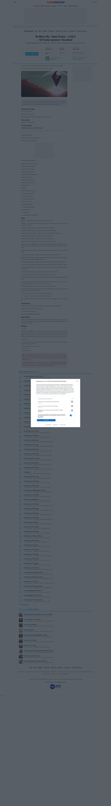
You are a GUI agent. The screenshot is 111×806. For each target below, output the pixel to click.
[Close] (78, 381)
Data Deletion (48, 424)
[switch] (71, 401)
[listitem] (55, 398)
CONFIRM (46, 420)
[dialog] (55, 403)
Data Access (55, 424)
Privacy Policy (63, 424)
